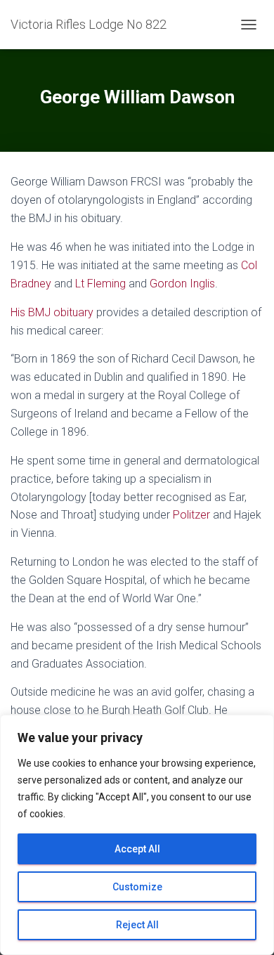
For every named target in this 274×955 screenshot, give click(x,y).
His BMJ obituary (52, 312)
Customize (137, 886)
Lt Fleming (100, 283)
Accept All (137, 849)
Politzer (191, 514)
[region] (137, 835)
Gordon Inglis (182, 283)
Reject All (137, 924)
